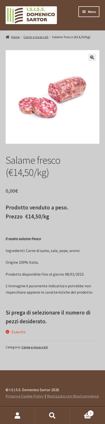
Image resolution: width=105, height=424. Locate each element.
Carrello (81, 411)
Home (15, 37)
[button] (92, 57)
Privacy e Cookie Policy (24, 396)
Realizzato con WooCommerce (73, 396)
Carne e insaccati (35, 37)
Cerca (52, 415)
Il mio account (17, 415)
